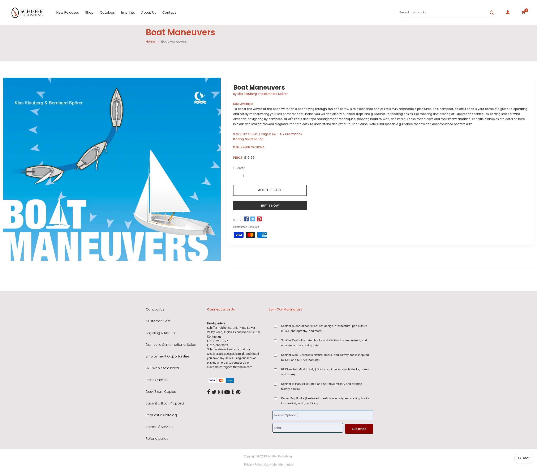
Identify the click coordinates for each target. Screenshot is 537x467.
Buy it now (270, 205)
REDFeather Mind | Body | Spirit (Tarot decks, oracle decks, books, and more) (325, 372)
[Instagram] (220, 392)
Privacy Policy (253, 464)
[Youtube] (227, 392)
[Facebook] (208, 392)
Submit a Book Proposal (165, 403)
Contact (169, 12)
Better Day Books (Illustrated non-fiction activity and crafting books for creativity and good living (325, 401)
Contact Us (155, 309)
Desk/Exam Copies (161, 391)
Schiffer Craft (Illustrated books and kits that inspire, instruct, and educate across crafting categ (324, 343)
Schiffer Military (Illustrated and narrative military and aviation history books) (321, 386)
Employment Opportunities (168, 356)
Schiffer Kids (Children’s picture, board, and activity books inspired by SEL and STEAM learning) (325, 357)
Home (150, 41)
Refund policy (157, 438)
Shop (89, 12)
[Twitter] (214, 392)
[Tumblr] (232, 392)
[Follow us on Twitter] (252, 219)
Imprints (128, 12)
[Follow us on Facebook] (246, 219)
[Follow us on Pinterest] (259, 219)
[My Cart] (523, 12)
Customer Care (158, 321)
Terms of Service (159, 427)
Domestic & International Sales (171, 344)
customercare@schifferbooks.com (229, 367)
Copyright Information (278, 464)
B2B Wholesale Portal (163, 368)
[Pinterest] (238, 392)
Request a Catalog (161, 415)
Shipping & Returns (161, 333)
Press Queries (156, 380)
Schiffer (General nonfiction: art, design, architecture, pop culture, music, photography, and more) (324, 328)
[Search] (492, 12)
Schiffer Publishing (279, 456)
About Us (148, 12)
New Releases (67, 12)
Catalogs (107, 12)
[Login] (508, 12)
